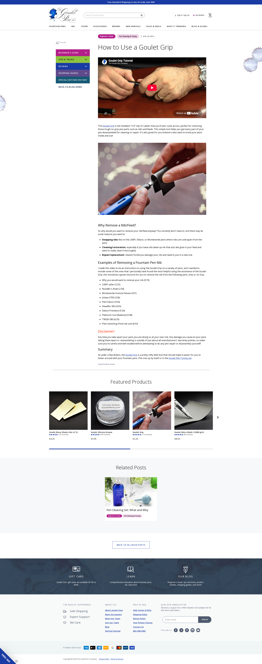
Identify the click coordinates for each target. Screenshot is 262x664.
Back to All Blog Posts (131, 545)
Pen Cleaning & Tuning (128, 36)
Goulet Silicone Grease (101, 432)
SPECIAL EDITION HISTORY (73, 80)
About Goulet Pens (114, 610)
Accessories (100, 26)
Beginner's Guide (106, 36)
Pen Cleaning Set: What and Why (127, 510)
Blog (107, 627)
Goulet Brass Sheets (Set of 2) (63, 432)
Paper (84, 26)
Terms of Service (116, 659)
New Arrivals (133, 26)
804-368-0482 (139, 631)
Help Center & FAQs (142, 610)
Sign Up (205, 619)
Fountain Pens (57, 26)
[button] (53, 434)
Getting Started (112, 631)
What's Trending (176, 26)
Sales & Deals (154, 26)
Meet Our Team (112, 618)
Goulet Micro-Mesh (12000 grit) (189, 432)
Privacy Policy (104, 659)
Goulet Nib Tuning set (180, 358)
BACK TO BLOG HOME (70, 86)
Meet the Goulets (113, 614)
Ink (73, 26)
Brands (116, 26)
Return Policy (139, 618)
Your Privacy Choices (142, 622)
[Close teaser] (16, 661)
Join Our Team (112, 622)
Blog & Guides (199, 26)
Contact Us (138, 627)
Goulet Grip (108, 125)
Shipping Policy (140, 614)
